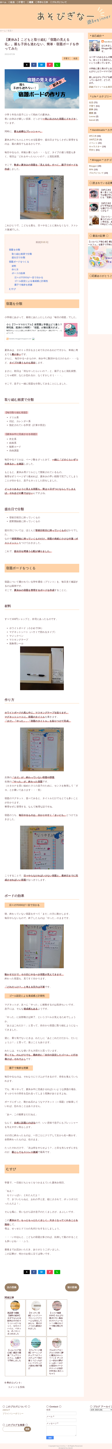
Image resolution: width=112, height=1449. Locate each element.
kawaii (92, 120)
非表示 (44, 242)
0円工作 (92, 136)
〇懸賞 (30, 2)
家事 (91, 109)
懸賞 (91, 113)
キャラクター (95, 146)
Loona (92, 116)
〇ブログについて (58, 2)
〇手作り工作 (41, 2)
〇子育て (21, 2)
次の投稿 (11, 1287)
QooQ (70, 1448)
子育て (67, 58)
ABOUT (6, 1410)
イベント (93, 143)
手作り (92, 150)
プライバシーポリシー (13, 1413)
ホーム (3, 2)
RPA (91, 169)
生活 (75, 58)
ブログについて (96, 173)
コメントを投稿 (16, 1387)
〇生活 (11, 2)
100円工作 (94, 139)
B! (41, 64)
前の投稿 (72, 1287)
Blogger (93, 166)
